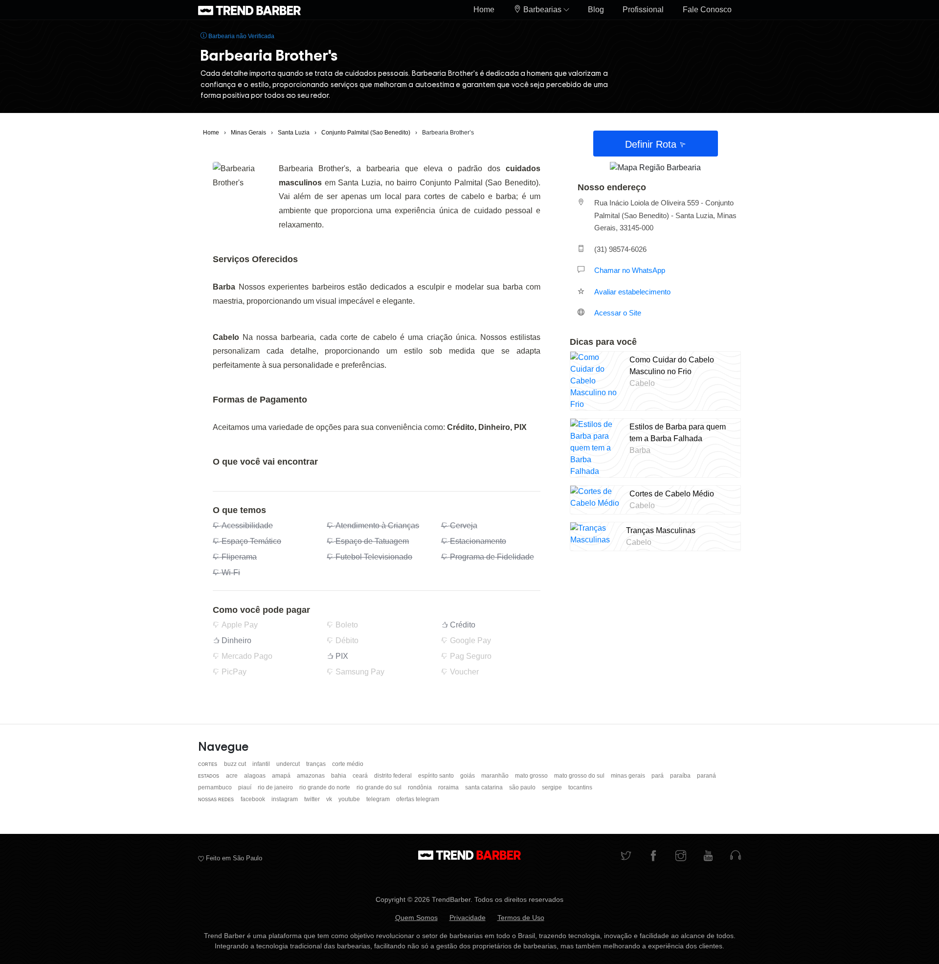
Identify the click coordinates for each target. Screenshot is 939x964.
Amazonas (311, 775)
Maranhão (495, 775)
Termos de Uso (520, 917)
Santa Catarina (484, 787)
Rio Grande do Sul (380, 787)
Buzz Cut (235, 764)
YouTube (349, 799)
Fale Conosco (707, 9)
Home (483, 9)
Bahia (339, 775)
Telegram (378, 799)
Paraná (706, 775)
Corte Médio (347, 764)
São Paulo (523, 787)
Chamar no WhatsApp (629, 270)
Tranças (316, 764)
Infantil (261, 764)
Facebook (254, 799)
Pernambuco (215, 787)
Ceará (361, 775)
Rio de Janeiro (276, 787)
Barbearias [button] (542, 9)
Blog (596, 9)
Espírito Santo (436, 775)
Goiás (468, 775)
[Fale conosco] (735, 857)
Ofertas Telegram (417, 799)
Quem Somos (416, 917)
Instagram (285, 799)
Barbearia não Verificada (240, 36)
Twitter (312, 799)
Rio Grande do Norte (325, 787)
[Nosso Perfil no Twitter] (626, 857)
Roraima (449, 787)
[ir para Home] (249, 10)
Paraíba (681, 775)
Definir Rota (652, 144)
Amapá (282, 775)
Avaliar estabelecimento (632, 292)
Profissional (643, 9)
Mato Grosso (532, 775)
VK (330, 799)
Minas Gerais (629, 775)
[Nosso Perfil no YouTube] (708, 857)
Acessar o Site (617, 313)
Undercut (288, 764)
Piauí (245, 787)
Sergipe (552, 787)
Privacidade (467, 917)
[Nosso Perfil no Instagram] (680, 857)
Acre (232, 775)
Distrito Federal (393, 775)
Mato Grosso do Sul (580, 775)
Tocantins (580, 787)
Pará (658, 775)
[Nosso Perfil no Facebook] (653, 857)
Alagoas (255, 775)
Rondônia (420, 787)
